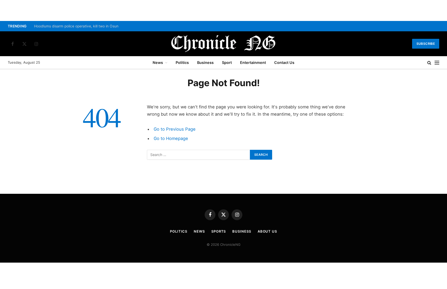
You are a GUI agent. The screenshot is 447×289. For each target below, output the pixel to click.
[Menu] (437, 63)
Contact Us (284, 62)
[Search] (429, 63)
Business (205, 62)
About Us (267, 231)
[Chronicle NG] (223, 43)
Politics (182, 62)
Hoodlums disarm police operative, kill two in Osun (76, 26)
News (158, 62)
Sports (218, 231)
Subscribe (425, 44)
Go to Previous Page (175, 129)
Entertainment (253, 62)
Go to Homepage (171, 138)
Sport (227, 62)
